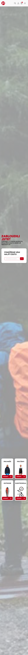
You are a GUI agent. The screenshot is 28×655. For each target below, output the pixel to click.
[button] (7, 476)
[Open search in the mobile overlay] (15, 3)
